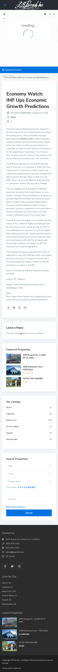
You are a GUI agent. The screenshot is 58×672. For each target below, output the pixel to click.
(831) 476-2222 (13, 543)
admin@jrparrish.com (15, 552)
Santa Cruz (11, 420)
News (13, 117)
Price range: (11, 487)
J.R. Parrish (10, 556)
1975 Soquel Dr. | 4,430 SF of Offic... (34, 356)
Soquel (9, 433)
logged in (22, 333)
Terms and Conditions (11, 668)
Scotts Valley (12, 426)
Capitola (10, 413)
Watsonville (11, 439)
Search (29, 512)
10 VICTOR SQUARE (33, 378)
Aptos (9, 407)
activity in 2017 (27, 138)
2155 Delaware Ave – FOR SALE (33, 630)
